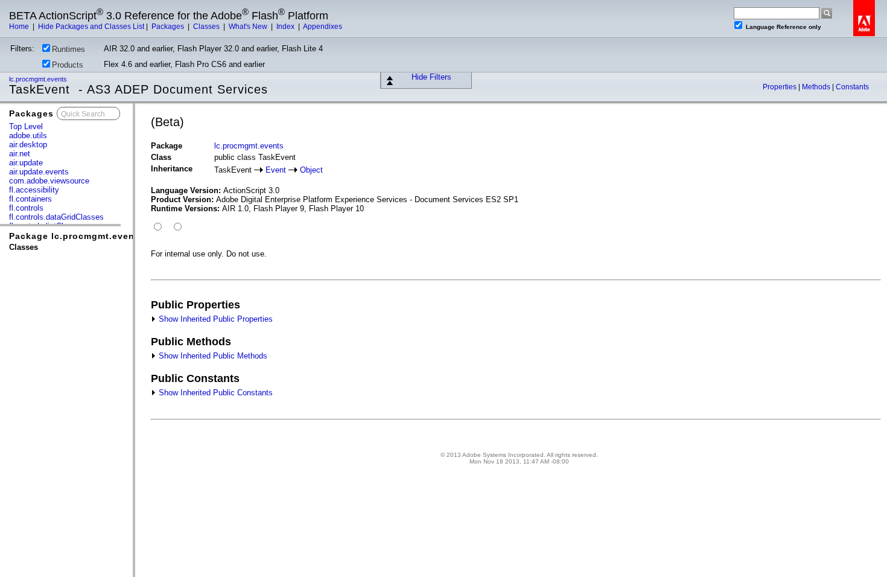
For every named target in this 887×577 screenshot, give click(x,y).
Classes (207, 26)
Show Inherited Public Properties (214, 319)
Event (275, 169)
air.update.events (39, 171)
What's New (249, 26)
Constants (852, 87)
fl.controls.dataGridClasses (56, 217)
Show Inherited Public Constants (214, 392)
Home (20, 26)
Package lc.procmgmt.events (76, 236)
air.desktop (28, 144)
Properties (780, 87)
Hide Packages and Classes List (91, 26)
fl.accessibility (34, 189)
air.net (19, 153)
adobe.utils (28, 135)
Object (311, 169)
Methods (817, 87)
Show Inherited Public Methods (211, 355)
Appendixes (322, 26)
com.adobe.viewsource (49, 180)
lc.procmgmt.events (39, 79)
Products (67, 64)
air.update (26, 162)
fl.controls (26, 207)
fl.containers (30, 198)
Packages (168, 26)
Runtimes (68, 49)
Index (286, 26)
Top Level (26, 126)
